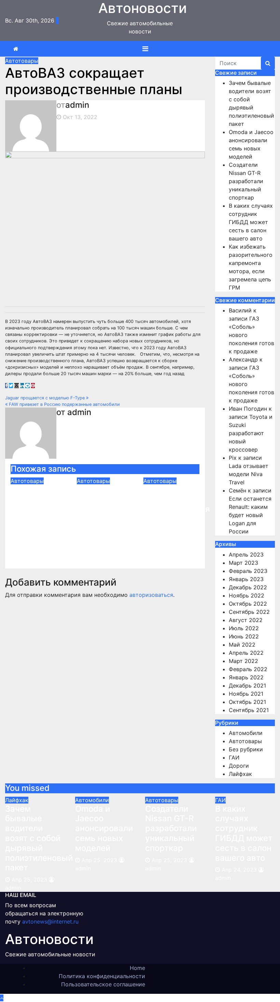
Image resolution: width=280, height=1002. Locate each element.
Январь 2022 (246, 677)
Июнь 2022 (244, 636)
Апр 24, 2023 (239, 869)
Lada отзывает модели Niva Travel (248, 474)
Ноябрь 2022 (246, 595)
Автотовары (21, 60)
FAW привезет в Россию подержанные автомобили (64, 404)
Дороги (239, 765)
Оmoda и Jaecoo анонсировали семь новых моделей (104, 828)
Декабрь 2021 (247, 685)
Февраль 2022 (248, 669)
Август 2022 (246, 620)
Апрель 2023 (246, 554)
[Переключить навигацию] (145, 49)
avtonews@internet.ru (50, 921)
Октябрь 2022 (248, 603)
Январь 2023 (246, 579)
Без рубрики (246, 749)
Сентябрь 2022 (249, 611)
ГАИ (234, 757)
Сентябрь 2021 (249, 710)
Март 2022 (243, 661)
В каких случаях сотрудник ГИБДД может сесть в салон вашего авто (251, 222)
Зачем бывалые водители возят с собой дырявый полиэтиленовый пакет (39, 838)
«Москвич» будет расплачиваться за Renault (176, 504)
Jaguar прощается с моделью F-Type (45, 397)
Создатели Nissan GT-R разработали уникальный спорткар (36, 509)
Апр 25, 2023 (29, 879)
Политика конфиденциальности (102, 976)
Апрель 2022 (246, 652)
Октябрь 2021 (247, 701)
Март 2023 (243, 562)
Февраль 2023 (248, 571)
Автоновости (49, 939)
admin (77, 105)
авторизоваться (151, 594)
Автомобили (246, 733)
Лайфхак (240, 773)
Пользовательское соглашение (103, 984)
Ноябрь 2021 (246, 693)
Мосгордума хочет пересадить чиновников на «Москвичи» (102, 514)
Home (137, 967)
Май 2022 (242, 644)
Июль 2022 (244, 628)
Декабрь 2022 (248, 587)
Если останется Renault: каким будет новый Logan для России (250, 515)
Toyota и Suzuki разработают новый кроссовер (250, 433)
